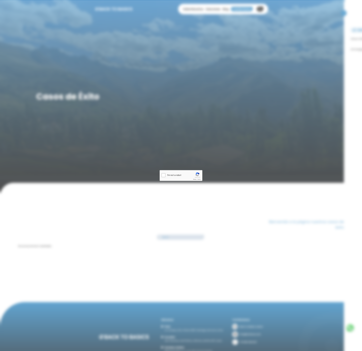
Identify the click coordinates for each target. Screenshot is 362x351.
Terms (199, 179)
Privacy (194, 179)
